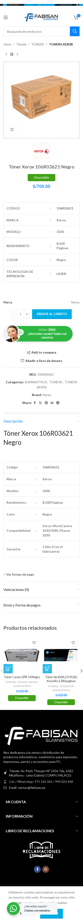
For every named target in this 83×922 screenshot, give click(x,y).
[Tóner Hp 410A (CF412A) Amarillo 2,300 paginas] (61, 654)
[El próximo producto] (17, 54)
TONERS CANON (27, 682)
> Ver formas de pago (18, 574)
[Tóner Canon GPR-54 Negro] (21, 654)
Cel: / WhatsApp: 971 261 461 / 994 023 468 (41, 781)
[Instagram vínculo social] (45, 869)
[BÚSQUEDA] (75, 31)
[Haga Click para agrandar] (12, 130)
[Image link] (41, 736)
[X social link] (40, 403)
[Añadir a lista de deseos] (34, 642)
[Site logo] (41, 17)
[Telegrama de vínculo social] (58, 403)
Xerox (47, 395)
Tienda (21, 44)
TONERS (37, 44)
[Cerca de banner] (77, 4)
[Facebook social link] (34, 403)
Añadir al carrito (52, 314)
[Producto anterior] (6, 54)
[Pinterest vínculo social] (46, 403)
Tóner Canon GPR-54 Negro (22, 677)
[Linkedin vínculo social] (52, 403)
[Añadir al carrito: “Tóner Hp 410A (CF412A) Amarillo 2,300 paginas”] (47, 668)
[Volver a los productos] (12, 54)
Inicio (7, 44)
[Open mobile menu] (5, 17)
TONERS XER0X (61, 44)
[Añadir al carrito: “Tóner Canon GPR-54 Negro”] (8, 668)
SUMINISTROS (36, 382)
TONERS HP (66, 686)
